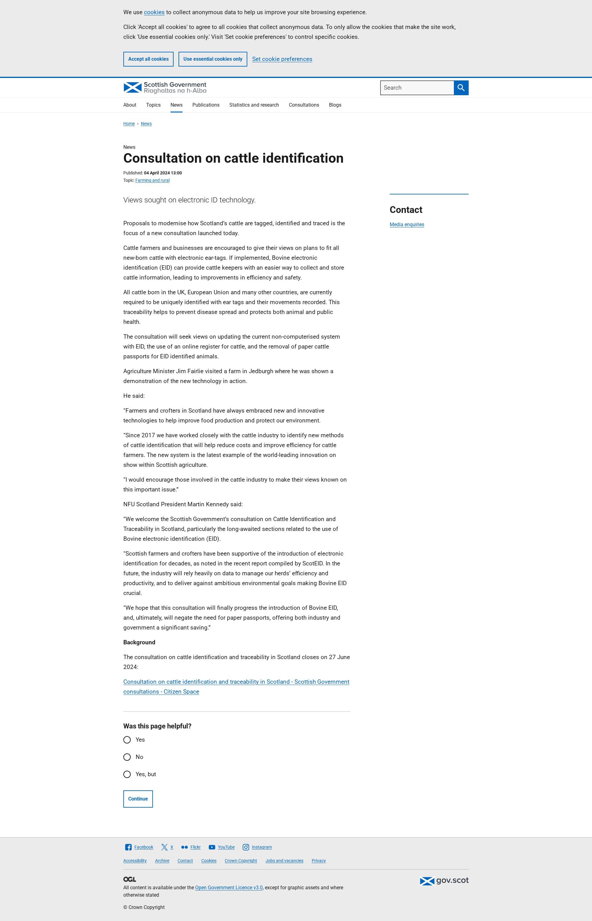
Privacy (319, 860)
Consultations (304, 105)
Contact (185, 860)
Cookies (208, 860)
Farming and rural (152, 180)
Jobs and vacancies (284, 860)
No (139, 756)
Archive (162, 860)
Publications (206, 105)
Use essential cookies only (212, 59)
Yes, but (146, 774)
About (129, 105)
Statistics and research (254, 105)
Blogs (335, 105)
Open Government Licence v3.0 (229, 887)
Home (129, 123)
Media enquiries (407, 224)
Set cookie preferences (282, 59)
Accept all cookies (148, 59)
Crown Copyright (241, 860)
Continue (138, 799)
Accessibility (135, 860)
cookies (154, 12)
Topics (153, 105)
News (177, 105)
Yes (140, 739)
